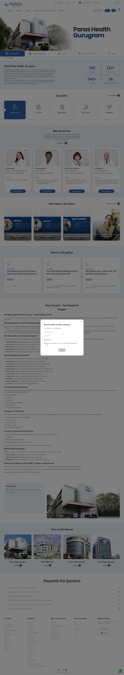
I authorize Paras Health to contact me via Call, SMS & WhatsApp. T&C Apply (61, 344)
